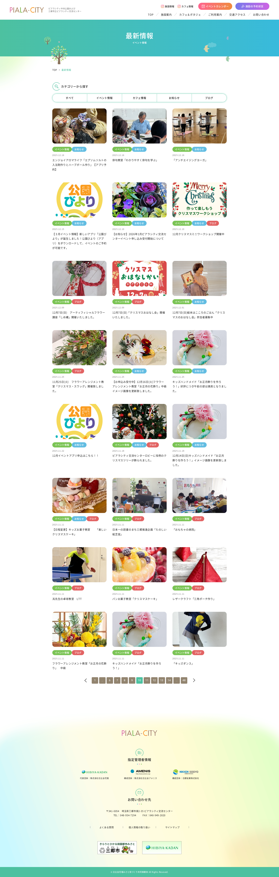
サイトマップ (172, 827)
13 (161, 680)
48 (184, 680)
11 (147, 680)
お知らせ (174, 98)
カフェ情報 (187, 6)
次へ (190, 680)
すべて (70, 98)
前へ (89, 680)
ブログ (209, 98)
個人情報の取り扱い (139, 827)
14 (169, 680)
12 (154, 680)
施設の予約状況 (255, 6)
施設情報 (169, 6)
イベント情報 (104, 98)
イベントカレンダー (217, 6)
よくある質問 (106, 827)
